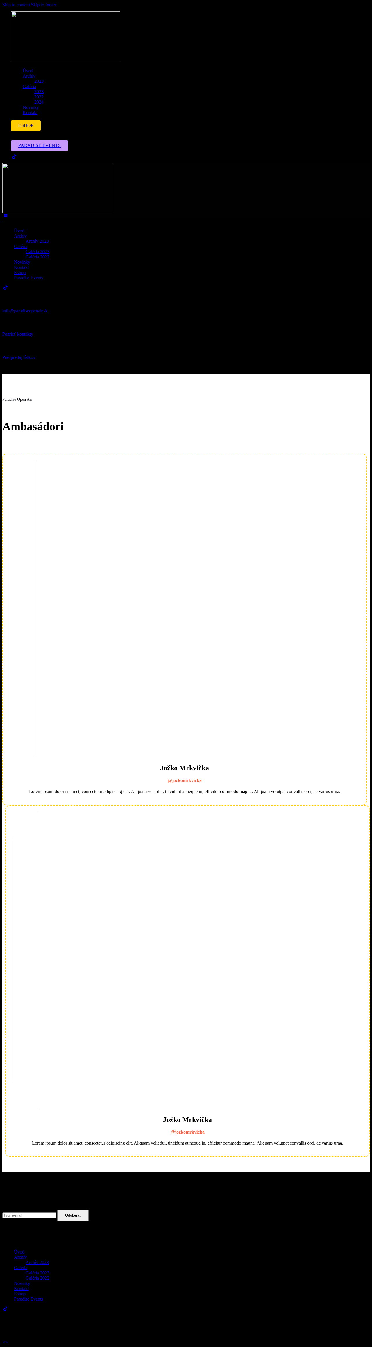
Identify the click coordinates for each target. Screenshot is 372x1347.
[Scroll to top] (5, 1341)
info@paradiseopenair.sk (25, 310)
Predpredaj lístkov (18, 357)
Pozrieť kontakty (17, 334)
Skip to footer (43, 4)
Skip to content (16, 4)
